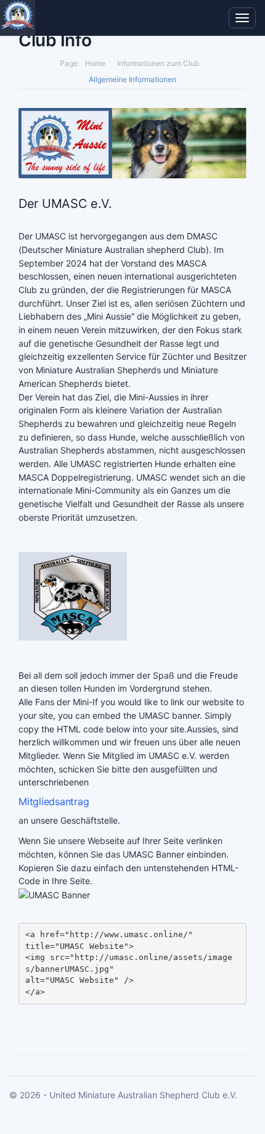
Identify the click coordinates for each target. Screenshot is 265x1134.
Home (95, 63)
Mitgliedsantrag (53, 801)
